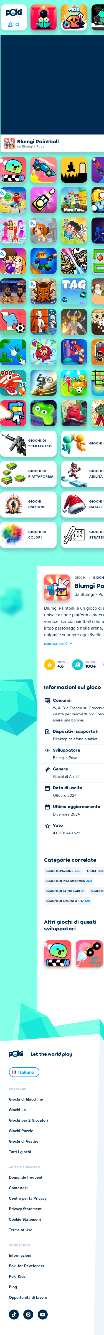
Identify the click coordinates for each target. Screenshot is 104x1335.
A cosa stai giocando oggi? (17, 24)
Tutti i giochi (20, 1152)
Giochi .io (17, 1110)
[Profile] (10, 24)
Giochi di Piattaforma (69, 881)
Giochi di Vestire (24, 1141)
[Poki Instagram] (28, 1315)
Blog (13, 1287)
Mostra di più (56, 644)
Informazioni (20, 1256)
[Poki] (14, 12)
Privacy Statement (25, 1209)
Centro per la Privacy (28, 1199)
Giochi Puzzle (21, 1131)
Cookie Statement (25, 1220)
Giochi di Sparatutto (68, 901)
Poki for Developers (26, 1266)
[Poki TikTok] (14, 1315)
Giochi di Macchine (26, 1099)
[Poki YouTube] (43, 1315)
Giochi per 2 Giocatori (28, 1120)
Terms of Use (20, 1230)
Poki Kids (17, 1277)
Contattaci (18, 1188)
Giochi (81, 577)
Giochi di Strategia (65, 891)
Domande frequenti (26, 1177)
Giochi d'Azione (63, 871)
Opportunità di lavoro (28, 1298)
